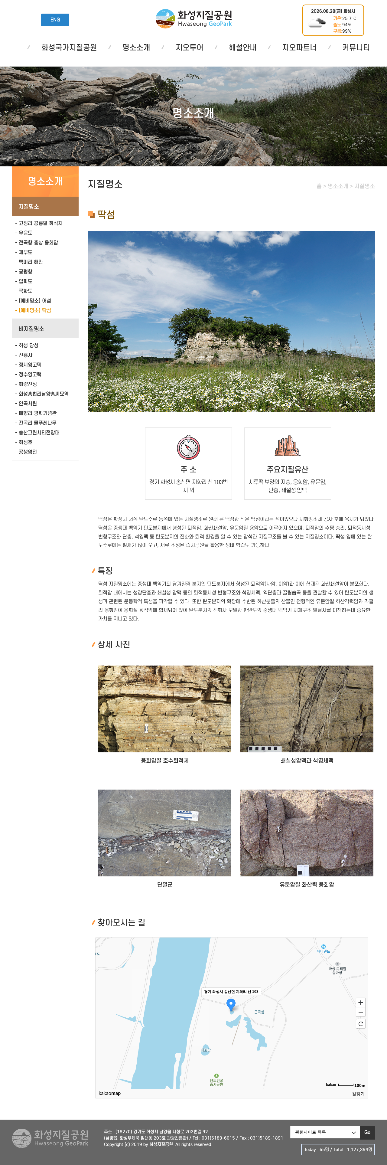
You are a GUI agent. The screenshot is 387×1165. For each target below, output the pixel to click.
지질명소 (28, 206)
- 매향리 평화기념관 (36, 413)
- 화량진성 (26, 384)
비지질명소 (31, 329)
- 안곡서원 (26, 404)
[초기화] (361, 1024)
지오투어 (189, 47)
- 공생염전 (26, 452)
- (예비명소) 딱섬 (33, 310)
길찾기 (358, 1093)
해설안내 (243, 47)
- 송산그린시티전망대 (37, 433)
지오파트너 (299, 47)
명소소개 (136, 47)
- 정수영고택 (28, 374)
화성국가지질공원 (194, 18)
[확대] (361, 1002)
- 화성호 (23, 442)
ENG (55, 20)
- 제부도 (23, 252)
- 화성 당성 (26, 345)
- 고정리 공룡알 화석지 (39, 223)
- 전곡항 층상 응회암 (36, 243)
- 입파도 (23, 281)
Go (367, 1132)
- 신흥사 (23, 355)
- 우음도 (23, 233)
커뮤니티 (356, 47)
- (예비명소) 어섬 (33, 301)
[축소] (361, 1012)
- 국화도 (23, 291)
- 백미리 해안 (29, 262)
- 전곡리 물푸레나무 (36, 423)
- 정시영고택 (28, 365)
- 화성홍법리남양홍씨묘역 (42, 394)
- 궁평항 (23, 272)
